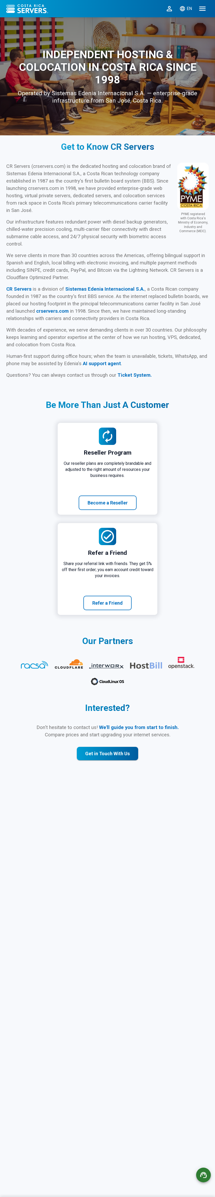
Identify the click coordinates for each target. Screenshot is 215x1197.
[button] (202, 8)
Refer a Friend (107, 603)
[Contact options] (203, 1175)
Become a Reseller (108, 503)
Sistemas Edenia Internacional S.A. (105, 289)
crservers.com (53, 311)
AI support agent (102, 363)
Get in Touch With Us (107, 753)
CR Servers (19, 289)
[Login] (169, 8)
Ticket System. (134, 375)
